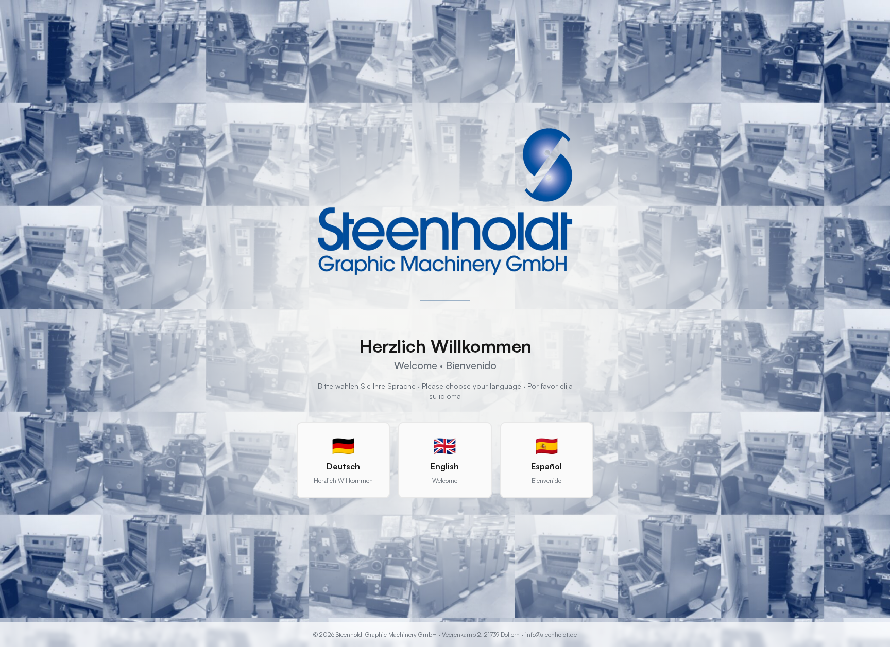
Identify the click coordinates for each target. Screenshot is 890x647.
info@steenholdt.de (551, 634)
